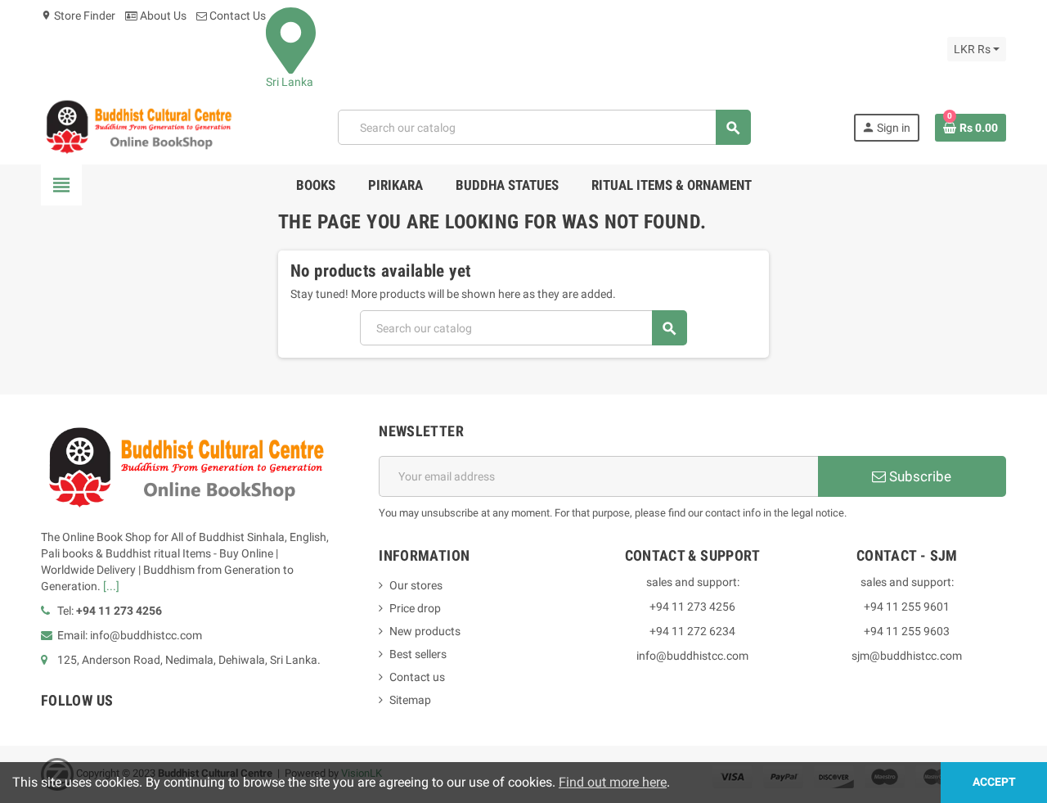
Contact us (417, 676)
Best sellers (418, 654)
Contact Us (236, 15)
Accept (994, 782)
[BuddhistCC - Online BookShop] (138, 126)
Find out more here (613, 782)
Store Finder (78, 15)
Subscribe (918, 476)
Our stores (416, 585)
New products (425, 631)
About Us (161, 15)
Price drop (415, 608)
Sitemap (410, 699)
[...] (111, 586)
